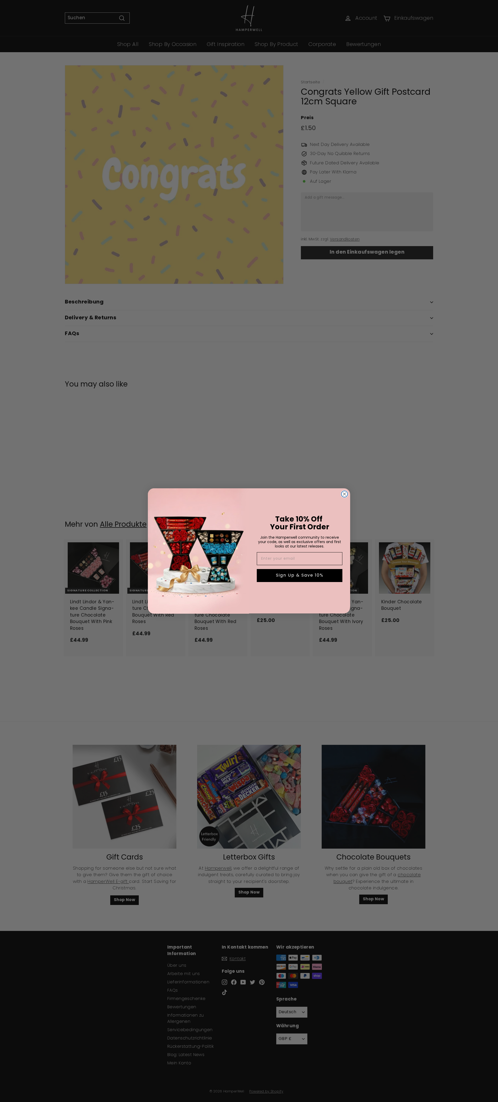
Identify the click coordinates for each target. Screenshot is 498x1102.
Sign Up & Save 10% (299, 576)
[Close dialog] (344, 494)
